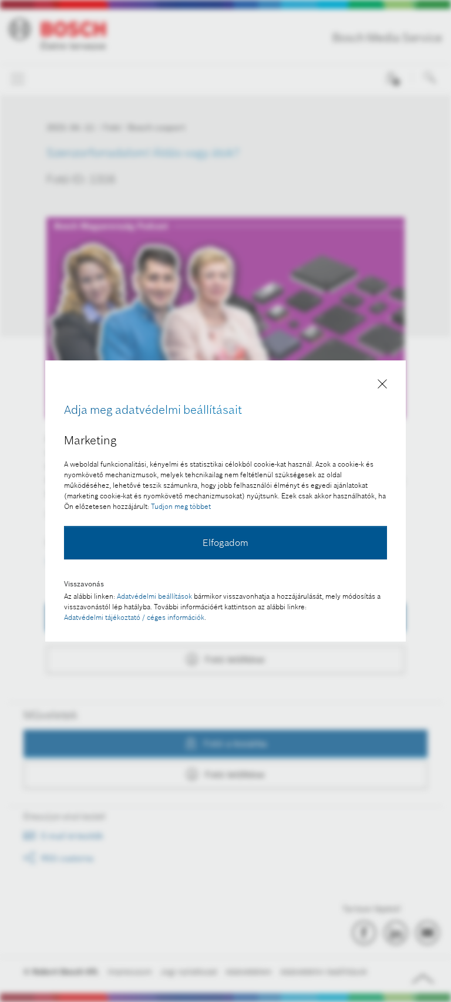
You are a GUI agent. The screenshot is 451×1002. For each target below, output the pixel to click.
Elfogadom (225, 542)
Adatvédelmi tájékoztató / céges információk (134, 617)
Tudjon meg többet (181, 506)
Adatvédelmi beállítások (154, 596)
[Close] (382, 386)
